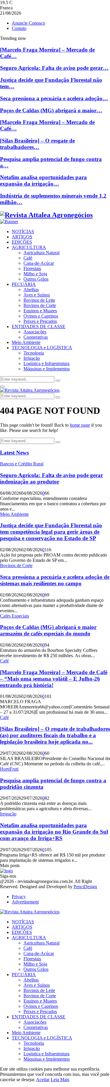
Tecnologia (33, 352)
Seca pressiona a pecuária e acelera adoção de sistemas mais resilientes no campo (54, 580)
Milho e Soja (35, 273)
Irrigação (31, 358)
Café (27, 257)
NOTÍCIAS (23, 231)
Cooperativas (35, 337)
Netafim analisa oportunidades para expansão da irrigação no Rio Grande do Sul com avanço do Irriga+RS (54, 831)
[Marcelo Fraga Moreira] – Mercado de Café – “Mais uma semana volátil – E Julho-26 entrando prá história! (53, 678)
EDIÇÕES (22, 242)
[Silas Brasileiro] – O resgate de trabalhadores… (37, 144)
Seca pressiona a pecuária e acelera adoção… (54, 98)
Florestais (32, 268)
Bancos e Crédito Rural (21, 463)
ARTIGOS (22, 236)
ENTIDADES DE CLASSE (38, 326)
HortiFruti (9, 769)
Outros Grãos (35, 279)
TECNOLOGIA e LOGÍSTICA (42, 347)
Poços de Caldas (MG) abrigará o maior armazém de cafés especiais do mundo (48, 630)
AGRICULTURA (29, 247)
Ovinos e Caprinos (40, 315)
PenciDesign (85, 886)
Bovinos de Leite (39, 300)
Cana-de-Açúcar (38, 263)
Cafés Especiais (14, 615)
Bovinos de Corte (39, 305)
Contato (19, 28)
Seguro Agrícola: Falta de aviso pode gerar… (54, 68)
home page (80, 425)
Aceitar (43, 1079)
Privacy (19, 896)
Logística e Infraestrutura (46, 363)
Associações (34, 331)
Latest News (14, 453)
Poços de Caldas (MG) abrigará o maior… (51, 110)
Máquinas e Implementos (46, 368)
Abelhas (31, 289)
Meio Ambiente (26, 342)
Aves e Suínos (36, 294)
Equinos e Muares (40, 310)
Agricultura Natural (41, 252)
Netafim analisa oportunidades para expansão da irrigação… (43, 180)
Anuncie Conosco (28, 23)
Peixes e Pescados (40, 321)
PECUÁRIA (24, 284)
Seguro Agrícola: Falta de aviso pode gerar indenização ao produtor (51, 478)
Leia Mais (60, 1079)
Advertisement (25, 901)
